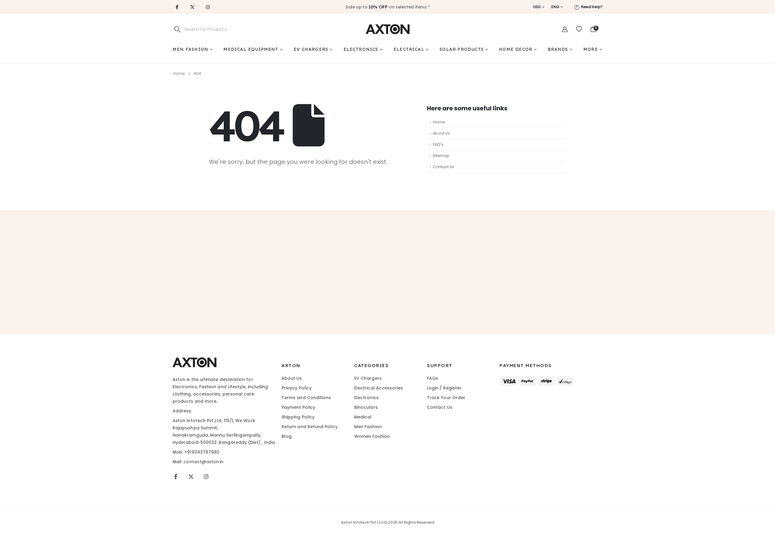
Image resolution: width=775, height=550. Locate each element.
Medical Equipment (250, 49)
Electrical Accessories (378, 388)
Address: (182, 411)
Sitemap (441, 155)
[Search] (177, 29)
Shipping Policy (298, 417)
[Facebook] (177, 7)
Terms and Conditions (306, 398)
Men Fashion (190, 49)
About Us (441, 133)
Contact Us (443, 166)
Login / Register (444, 388)
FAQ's (438, 144)
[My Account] (564, 29)
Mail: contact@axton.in (198, 462)
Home (439, 122)
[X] (192, 7)
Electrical (409, 49)
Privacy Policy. (438, 299)
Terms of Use (401, 299)
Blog (287, 436)
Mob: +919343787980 (196, 452)
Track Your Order (446, 398)
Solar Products (462, 49)
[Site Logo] (388, 29)
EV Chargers (311, 49)
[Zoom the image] (194, 360)
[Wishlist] (578, 29)
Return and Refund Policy (310, 427)
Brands (558, 49)
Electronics (361, 49)
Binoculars (366, 407)
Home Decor (515, 49)
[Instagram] (207, 7)
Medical (363, 417)
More (590, 49)
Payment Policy (298, 407)
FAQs (432, 378)
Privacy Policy (297, 388)
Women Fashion (372, 436)
